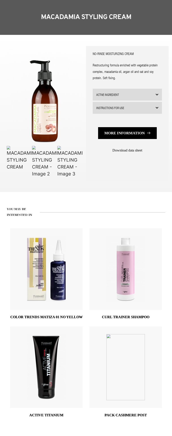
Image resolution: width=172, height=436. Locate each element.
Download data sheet (127, 150)
